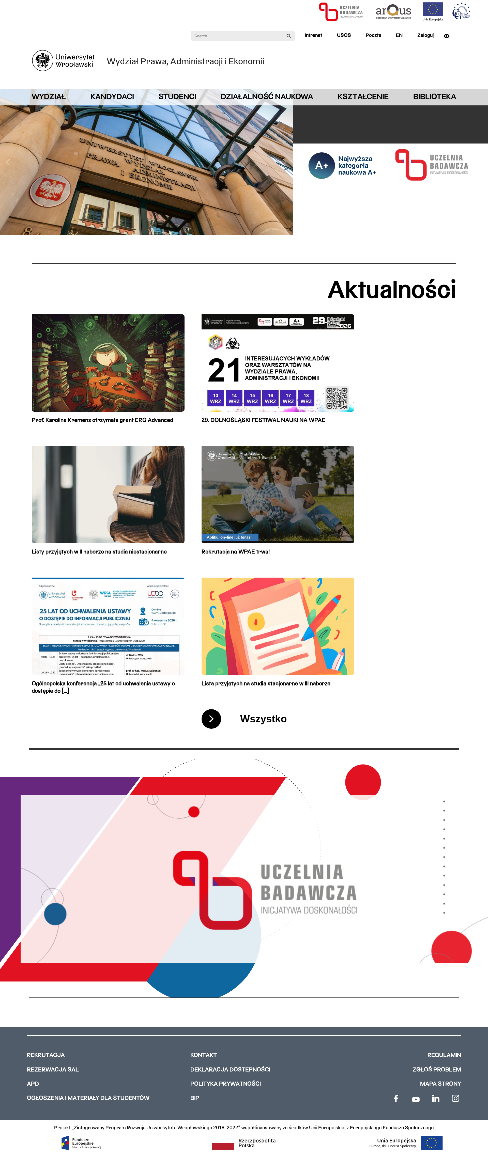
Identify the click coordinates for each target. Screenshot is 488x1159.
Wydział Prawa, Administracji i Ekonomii (185, 62)
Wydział (49, 97)
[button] (8, 162)
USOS (344, 36)
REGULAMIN (444, 1055)
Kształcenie (363, 97)
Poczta (373, 36)
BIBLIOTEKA (434, 97)
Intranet (313, 36)
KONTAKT (203, 1055)
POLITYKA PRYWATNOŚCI (225, 1084)
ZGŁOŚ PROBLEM (437, 1070)
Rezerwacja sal (53, 1070)
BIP (194, 1098)
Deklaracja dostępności (230, 1070)
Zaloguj (425, 36)
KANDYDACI (112, 97)
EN (399, 36)
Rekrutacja (46, 1055)
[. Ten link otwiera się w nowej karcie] (396, 1098)
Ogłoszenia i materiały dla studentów (88, 1098)
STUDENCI (177, 97)
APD (33, 1084)
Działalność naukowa (267, 97)
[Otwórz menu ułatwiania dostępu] (449, 36)
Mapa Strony (440, 1084)
